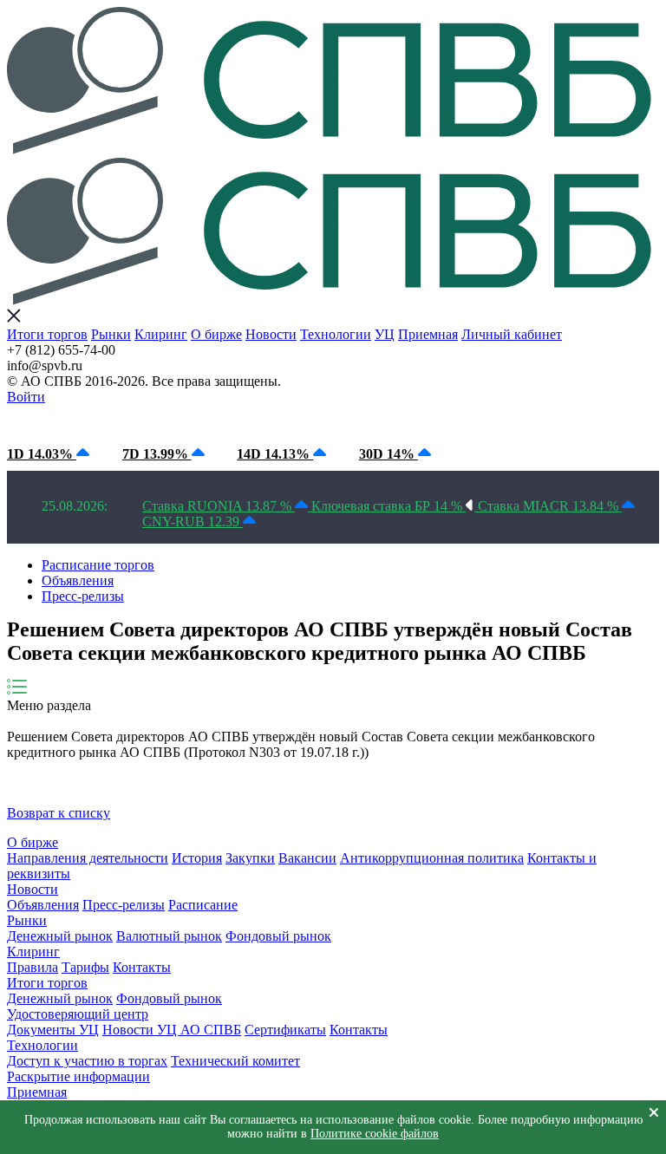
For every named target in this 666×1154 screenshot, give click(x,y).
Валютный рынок (169, 936)
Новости (271, 334)
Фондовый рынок (278, 936)
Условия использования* (293, 421)
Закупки (250, 858)
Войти (26, 396)
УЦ (385, 334)
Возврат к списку (58, 812)
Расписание (203, 904)
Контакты (142, 967)
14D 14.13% (275, 454)
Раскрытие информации (78, 1076)
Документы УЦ (53, 1029)
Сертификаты (285, 1029)
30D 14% (388, 454)
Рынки (111, 334)
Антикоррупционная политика (432, 858)
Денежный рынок (60, 936)
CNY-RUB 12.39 (192, 521)
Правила (32, 967)
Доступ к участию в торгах (87, 1060)
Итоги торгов (47, 334)
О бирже (216, 334)
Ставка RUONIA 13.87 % (218, 506)
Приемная (428, 334)
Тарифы (85, 967)
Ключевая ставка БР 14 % (388, 506)
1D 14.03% (41, 454)
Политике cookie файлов (374, 1133)
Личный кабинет (511, 334)
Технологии (335, 334)
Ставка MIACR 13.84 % (550, 506)
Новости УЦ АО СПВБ (171, 1029)
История (197, 858)
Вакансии (307, 858)
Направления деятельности (87, 858)
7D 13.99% (157, 454)
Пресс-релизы (83, 596)
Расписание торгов (98, 564)
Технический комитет (235, 1060)
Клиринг (160, 334)
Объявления (78, 580)
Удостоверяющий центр (77, 1014)
